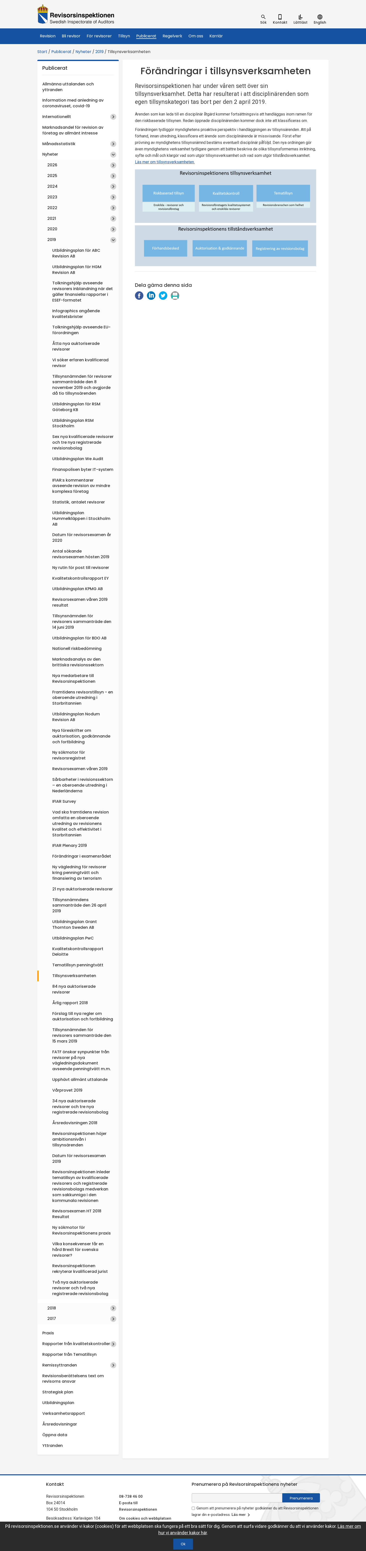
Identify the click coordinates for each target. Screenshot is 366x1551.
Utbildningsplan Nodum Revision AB (76, 717)
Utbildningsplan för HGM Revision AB (76, 269)
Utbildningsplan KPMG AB (77, 589)
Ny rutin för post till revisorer (80, 567)
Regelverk (172, 36)
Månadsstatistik (58, 144)
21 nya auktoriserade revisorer (82, 889)
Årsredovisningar (59, 1424)
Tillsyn (124, 36)
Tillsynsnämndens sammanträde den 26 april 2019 (79, 905)
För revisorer (99, 36)
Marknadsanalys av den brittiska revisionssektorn (78, 662)
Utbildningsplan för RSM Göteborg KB (76, 407)
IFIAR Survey (64, 801)
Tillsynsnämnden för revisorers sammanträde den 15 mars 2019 (81, 1035)
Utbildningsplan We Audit (77, 459)
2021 (51, 218)
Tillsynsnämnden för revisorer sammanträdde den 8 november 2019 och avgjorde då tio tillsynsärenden (82, 384)
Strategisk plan (57, 1392)
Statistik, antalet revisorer (78, 502)
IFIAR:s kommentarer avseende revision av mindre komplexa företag (81, 486)
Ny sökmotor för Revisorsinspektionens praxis (81, 1230)
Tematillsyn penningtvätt (77, 965)
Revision (48, 36)
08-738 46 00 (131, 1496)
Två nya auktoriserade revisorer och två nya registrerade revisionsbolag (80, 1288)
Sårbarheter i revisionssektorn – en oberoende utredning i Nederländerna (82, 785)
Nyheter (83, 52)
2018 (51, 1308)
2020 (52, 229)
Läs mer (239, 1514)
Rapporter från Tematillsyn (69, 1354)
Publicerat (146, 36)
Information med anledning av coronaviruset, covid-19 (73, 103)
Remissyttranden (59, 1365)
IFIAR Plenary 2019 (69, 845)
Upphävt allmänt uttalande (80, 1079)
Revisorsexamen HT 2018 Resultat (76, 1214)
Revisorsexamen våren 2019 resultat (80, 602)
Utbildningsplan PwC (73, 938)
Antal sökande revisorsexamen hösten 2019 (80, 554)
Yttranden (52, 1445)
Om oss (195, 36)
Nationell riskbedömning (77, 648)
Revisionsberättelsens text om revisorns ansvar (73, 1378)
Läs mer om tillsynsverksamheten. (165, 162)
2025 (52, 176)
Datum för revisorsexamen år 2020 (81, 537)
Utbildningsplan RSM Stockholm (73, 423)
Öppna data (54, 1435)
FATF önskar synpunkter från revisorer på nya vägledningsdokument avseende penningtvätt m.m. (81, 1060)
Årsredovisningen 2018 (74, 1123)
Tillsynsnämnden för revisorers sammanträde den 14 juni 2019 (81, 621)
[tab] (263, 19)
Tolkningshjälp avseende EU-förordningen (81, 330)
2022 (52, 208)
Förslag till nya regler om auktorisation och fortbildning (82, 1016)
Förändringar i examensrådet (81, 856)
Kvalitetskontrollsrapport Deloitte (77, 951)
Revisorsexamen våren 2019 (80, 769)
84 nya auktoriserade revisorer (74, 989)
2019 (99, 52)
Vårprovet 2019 (67, 1090)
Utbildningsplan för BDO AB (79, 638)
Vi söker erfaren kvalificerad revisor (80, 363)
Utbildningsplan (58, 1403)
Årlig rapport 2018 (70, 1003)
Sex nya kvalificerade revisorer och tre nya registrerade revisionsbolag (83, 442)
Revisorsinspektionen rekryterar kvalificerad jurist (80, 1268)
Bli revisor (71, 36)
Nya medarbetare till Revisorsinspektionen (73, 678)
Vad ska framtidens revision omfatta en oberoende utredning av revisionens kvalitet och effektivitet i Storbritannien (80, 823)
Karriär (216, 36)
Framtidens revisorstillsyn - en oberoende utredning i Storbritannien (82, 697)
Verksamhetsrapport (63, 1413)
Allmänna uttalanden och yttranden (68, 87)
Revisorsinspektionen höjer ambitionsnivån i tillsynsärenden (79, 1139)
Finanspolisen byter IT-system (82, 469)
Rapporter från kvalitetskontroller (76, 1344)
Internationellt (56, 117)
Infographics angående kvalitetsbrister (76, 313)
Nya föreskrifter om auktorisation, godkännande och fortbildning (81, 736)
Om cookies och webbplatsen (145, 1518)
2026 (52, 165)
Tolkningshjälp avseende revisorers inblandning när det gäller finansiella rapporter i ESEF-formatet (82, 291)
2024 (52, 186)
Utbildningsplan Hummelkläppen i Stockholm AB (81, 518)
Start (42, 52)
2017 (51, 1318)
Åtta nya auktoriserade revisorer (76, 346)
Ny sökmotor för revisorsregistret (69, 755)
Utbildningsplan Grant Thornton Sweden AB (74, 924)
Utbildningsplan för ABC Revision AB (76, 253)
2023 (52, 197)
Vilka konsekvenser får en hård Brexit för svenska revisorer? (78, 1249)
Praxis (48, 1333)
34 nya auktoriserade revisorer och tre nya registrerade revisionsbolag (80, 1106)
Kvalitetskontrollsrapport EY (80, 578)
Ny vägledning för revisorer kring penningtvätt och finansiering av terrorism (79, 872)
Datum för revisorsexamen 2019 (79, 1158)
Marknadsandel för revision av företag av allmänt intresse (72, 130)
